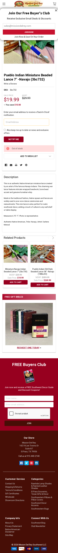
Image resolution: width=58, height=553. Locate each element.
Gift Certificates (12, 493)
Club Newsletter (38, 526)
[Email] (11, 165)
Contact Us (10, 483)
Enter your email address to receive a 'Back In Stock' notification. (27, 113)
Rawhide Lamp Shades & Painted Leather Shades (41, 485)
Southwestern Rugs (40, 509)
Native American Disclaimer (12, 530)
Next (52, 238)
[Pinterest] (26, 165)
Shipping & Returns (13, 487)
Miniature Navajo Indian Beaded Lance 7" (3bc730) (15, 270)
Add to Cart (16, 282)
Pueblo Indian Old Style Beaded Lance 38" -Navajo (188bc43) (42, 271)
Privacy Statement (13, 526)
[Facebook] (6, 165)
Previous (49, 238)
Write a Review (10, 84)
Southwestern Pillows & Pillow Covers (41, 498)
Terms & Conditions (14, 490)
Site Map (9, 535)
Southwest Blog (38, 523)
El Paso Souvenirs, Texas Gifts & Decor (40, 492)
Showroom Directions (14, 500)
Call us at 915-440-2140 (29, 456)
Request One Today (28, 347)
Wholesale (9, 497)
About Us (9, 523)
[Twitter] (21, 165)
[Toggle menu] (4, 4)
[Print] (16, 165)
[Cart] (55, 3)
